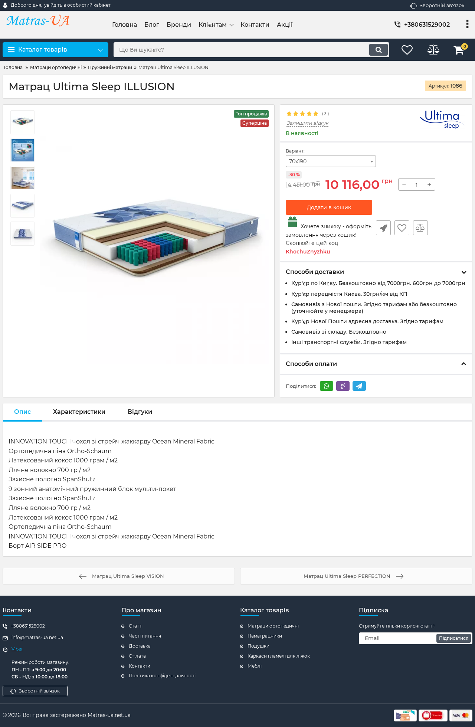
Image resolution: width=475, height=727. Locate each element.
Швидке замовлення (383, 227)
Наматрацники (265, 636)
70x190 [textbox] (298, 161)
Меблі (255, 666)
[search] (378, 50)
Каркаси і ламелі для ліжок (279, 656)
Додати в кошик (329, 207)
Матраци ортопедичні (273, 626)
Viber (17, 649)
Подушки (258, 646)
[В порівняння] (420, 227)
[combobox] (331, 161)
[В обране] (401, 227)
